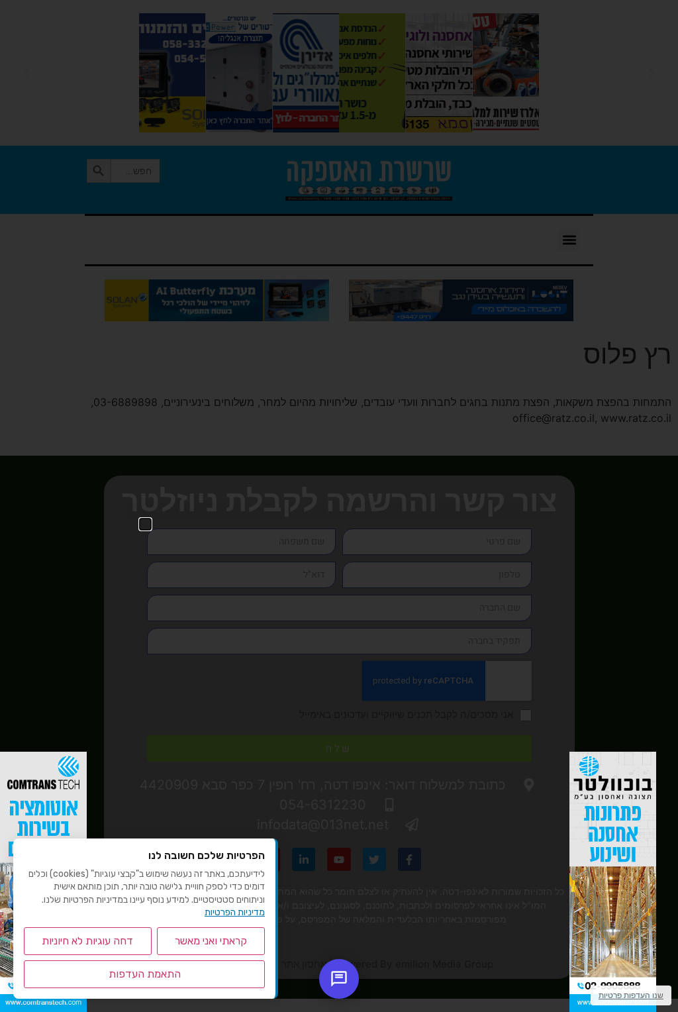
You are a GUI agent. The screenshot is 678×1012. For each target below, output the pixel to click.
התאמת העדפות (145, 974)
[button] (145, 524)
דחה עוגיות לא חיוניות (87, 941)
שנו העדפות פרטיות (631, 995)
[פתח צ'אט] (339, 979)
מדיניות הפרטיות (235, 912)
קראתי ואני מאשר (211, 941)
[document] (339, 506)
